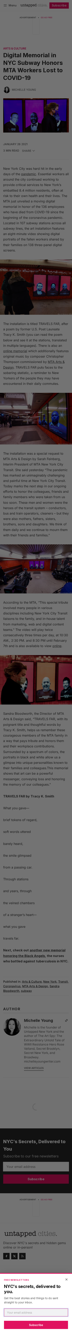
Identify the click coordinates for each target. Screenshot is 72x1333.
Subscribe (36, 1325)
